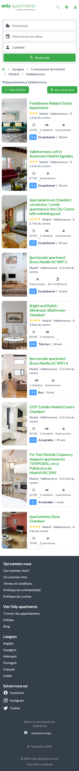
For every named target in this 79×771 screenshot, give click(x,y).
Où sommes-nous (15, 577)
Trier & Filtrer (17, 89)
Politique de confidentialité (22, 590)
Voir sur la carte (64, 89)
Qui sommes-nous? (16, 570)
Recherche (42, 57)
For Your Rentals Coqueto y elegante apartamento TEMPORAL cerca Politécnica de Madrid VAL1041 (51, 463)
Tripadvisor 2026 (41, 746)
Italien (7, 676)
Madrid (14, 74)
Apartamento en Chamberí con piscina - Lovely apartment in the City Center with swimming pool (52, 207)
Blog (6, 626)
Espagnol (9, 650)
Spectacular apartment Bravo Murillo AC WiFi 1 (48, 259)
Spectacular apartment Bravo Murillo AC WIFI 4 (48, 360)
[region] (14, 120)
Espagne (18, 69)
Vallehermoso (35, 74)
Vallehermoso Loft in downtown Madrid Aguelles (51, 153)
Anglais (8, 643)
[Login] (75, 7)
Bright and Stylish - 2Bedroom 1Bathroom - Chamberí (48, 310)
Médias (8, 620)
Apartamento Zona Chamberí (44, 518)
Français (9, 669)
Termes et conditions (17, 583)
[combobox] (43, 25)
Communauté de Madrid (48, 69)
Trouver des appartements (21, 613)
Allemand (9, 656)
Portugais (10, 663)
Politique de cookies (17, 596)
